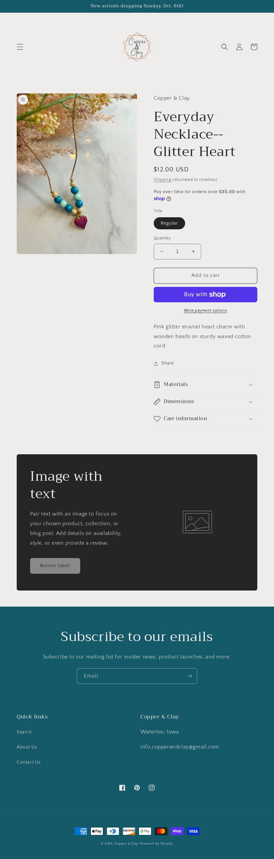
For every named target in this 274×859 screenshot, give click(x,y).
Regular (169, 223)
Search (24, 732)
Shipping (162, 179)
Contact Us (29, 762)
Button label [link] (55, 565)
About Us (27, 747)
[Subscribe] (189, 676)
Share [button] (167, 363)
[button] (20, 47)
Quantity (162, 238)
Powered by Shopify (156, 844)
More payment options (205, 310)
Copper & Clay (126, 844)
